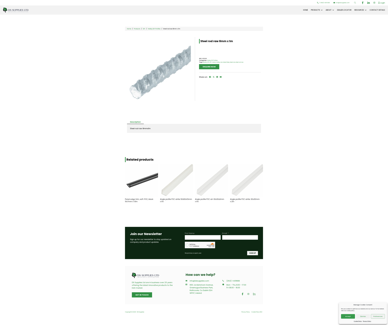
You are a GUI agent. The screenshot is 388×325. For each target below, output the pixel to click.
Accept (348, 316)
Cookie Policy (358, 321)
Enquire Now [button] (209, 66)
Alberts (205, 62)
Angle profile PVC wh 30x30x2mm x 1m (209, 200)
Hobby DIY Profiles (154, 29)
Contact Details (377, 10)
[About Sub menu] (333, 10)
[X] (213, 76)
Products (137, 29)
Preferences (378, 316)
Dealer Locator (344, 10)
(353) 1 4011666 (233, 281)
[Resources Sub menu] (366, 10)
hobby (218, 62)
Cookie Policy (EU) (256, 312)
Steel (227, 62)
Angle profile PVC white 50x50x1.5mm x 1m (176, 200)
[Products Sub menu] (322, 10)
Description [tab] (135, 122)
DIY (144, 29)
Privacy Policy (367, 321)
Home (305, 10)
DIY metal (212, 62)
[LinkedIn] (217, 76)
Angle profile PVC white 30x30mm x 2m (245, 200)
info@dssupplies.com (199, 281)
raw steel (223, 62)
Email (224, 233)
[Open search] (355, 3)
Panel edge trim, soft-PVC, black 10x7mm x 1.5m (139, 200)
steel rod (232, 62)
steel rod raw (239, 62)
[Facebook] (210, 76)
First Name (189, 233)
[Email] (220, 76)
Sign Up (252, 253)
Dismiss (363, 316)
